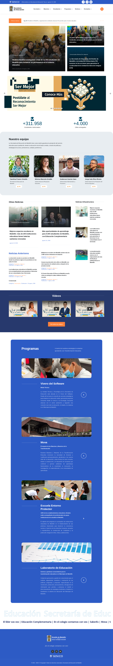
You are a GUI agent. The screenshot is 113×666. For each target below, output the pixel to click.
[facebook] (83, 2)
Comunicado (12, 280)
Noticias (22, 264)
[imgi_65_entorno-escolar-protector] (56, 481)
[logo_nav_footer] (56, 635)
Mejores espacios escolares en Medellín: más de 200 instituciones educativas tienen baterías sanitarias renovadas (96, 213)
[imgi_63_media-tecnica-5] (56, 359)
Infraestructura (17, 275)
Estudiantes (17, 264)
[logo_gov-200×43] (56, 655)
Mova (44, 442)
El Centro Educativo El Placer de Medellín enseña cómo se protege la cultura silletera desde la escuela (55, 275)
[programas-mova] (56, 417)
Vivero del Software (52, 383)
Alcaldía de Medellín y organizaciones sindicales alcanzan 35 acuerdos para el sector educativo (85, 40)
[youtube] (90, 2)
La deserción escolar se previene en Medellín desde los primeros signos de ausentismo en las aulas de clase (23, 259)
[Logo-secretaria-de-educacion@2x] (16, 6)
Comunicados (17, 283)
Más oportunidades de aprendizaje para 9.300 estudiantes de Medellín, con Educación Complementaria (55, 233)
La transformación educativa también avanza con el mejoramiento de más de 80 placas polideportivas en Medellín (96, 257)
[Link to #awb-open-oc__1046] (102, 9)
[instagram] (87, 2)
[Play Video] (23, 309)
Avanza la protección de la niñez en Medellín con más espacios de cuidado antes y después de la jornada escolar (55, 264)
